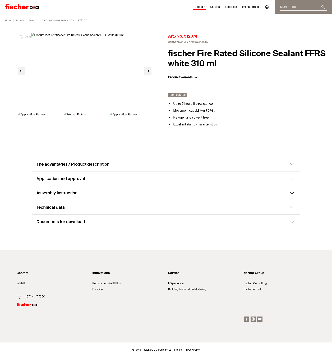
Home (8, 20)
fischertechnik (253, 289)
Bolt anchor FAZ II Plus (106, 283)
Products (20, 20)
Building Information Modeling (187, 289)
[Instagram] (253, 319)
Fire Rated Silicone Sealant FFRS (58, 20)
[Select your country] (267, 7)
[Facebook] (246, 319)
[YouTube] (259, 319)
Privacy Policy (192, 349)
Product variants (180, 77)
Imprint (178, 349)
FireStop (33, 20)
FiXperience (175, 283)
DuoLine (97, 289)
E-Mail (21, 283)
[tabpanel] (38, 124)
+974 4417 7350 (35, 296)
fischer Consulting (255, 283)
